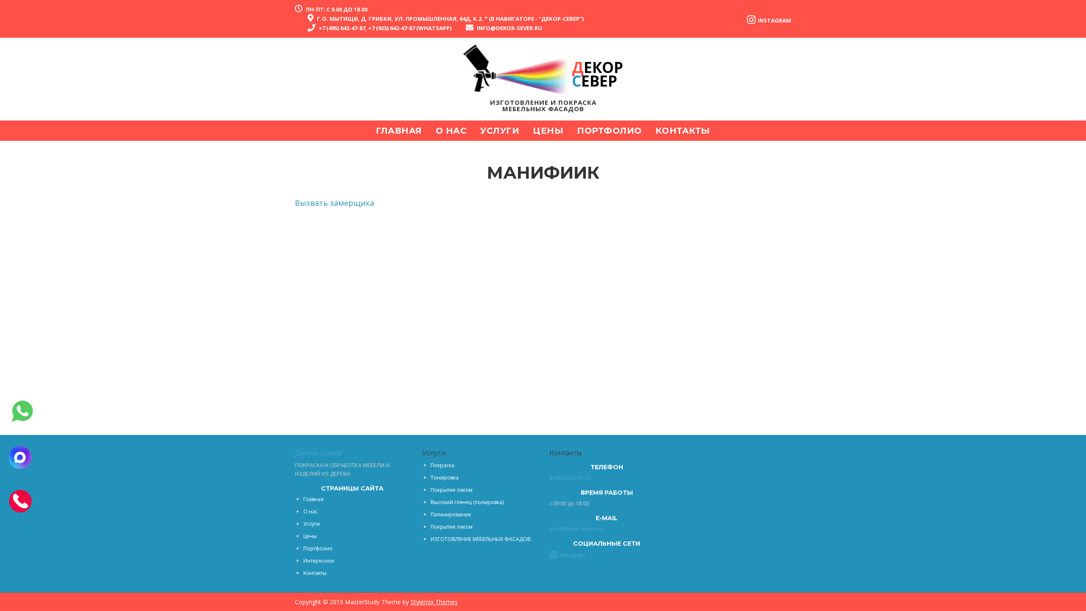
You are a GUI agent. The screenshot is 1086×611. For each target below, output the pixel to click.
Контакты (682, 131)
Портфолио (609, 131)
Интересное (318, 560)
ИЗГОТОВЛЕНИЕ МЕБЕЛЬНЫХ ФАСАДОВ (481, 539)
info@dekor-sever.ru (509, 28)
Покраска (442, 465)
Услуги (499, 131)
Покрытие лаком (452, 489)
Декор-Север (318, 453)
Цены (548, 131)
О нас (451, 131)
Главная (399, 131)
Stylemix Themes (434, 602)
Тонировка (445, 477)
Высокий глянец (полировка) (467, 502)
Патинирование (451, 514)
